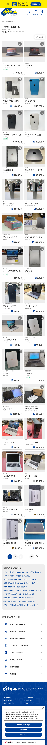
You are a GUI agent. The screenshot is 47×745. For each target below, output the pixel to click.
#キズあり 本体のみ (10, 594)
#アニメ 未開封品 (9, 605)
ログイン (27, 704)
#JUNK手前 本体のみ (33, 572)
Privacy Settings (23, 725)
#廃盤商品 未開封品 (10, 598)
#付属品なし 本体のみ (27, 601)
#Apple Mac (20, 572)
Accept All (23, 735)
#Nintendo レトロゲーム (12, 579)
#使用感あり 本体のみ (27, 598)
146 (31, 557)
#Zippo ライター (35, 590)
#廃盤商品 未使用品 (23, 576)
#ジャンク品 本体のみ (27, 594)
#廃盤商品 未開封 (9, 583)
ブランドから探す (8, 704)
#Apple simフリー (29, 579)
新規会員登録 (28, 701)
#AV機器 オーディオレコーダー (28, 605)
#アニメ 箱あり (8, 572)
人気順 (41, 37)
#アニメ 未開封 (8, 576)
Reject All (23, 730)
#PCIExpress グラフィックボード (15, 590)
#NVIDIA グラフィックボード (27, 583)
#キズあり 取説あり (10, 601)
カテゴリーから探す (9, 701)
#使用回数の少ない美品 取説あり (15, 587)
